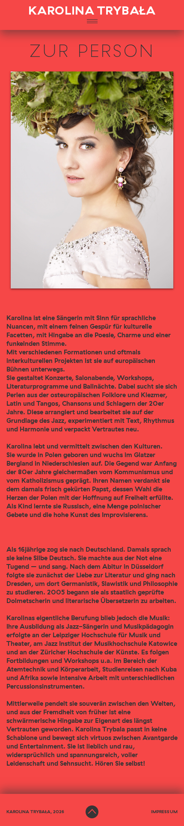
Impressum (164, 812)
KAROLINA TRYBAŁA (92, 11)
